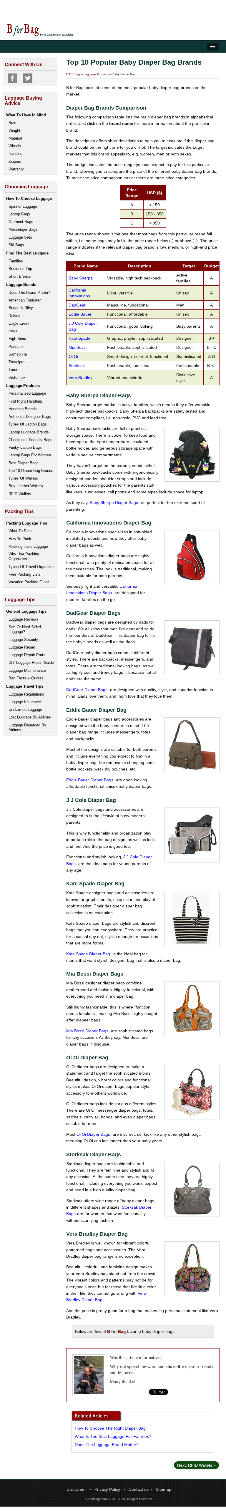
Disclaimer (76, 1489)
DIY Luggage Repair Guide (31, 662)
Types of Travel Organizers (32, 566)
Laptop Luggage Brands (29, 432)
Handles (15, 153)
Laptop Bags (19, 214)
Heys (13, 331)
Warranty (16, 169)
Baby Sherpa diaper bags (114, 502)
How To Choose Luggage (29, 198)
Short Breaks (20, 276)
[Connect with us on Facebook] (12, 78)
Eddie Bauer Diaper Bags (90, 780)
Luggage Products (96, 74)
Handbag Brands (23, 409)
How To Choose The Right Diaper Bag (110, 1428)
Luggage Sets (20, 237)
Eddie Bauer (80, 314)
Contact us (139, 1489)
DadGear (77, 305)
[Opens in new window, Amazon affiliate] (192, 454)
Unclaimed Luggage (25, 709)
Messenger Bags (23, 229)
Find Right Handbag (25, 401)
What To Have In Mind (26, 115)
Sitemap (163, 1489)
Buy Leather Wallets (26, 486)
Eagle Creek (19, 323)
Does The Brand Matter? (29, 292)
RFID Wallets (20, 494)
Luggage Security (23, 639)
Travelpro (16, 362)
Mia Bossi (78, 347)
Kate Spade (79, 338)
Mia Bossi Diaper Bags (87, 1030)
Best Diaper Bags (24, 463)
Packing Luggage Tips (26, 523)
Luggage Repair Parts (27, 655)
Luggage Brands (21, 284)
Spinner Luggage (23, 206)
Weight (14, 130)
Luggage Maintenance (27, 670)
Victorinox (17, 377)
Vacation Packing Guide (29, 582)
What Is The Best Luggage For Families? (113, 1436)
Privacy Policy (107, 1489)
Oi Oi (73, 356)
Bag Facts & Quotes (26, 678)
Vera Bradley (81, 377)
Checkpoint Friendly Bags (30, 440)
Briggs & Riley (21, 308)
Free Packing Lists (25, 574)
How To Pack (20, 539)
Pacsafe (16, 346)
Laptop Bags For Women (30, 455)
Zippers (15, 161)
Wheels (15, 146)
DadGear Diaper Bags (87, 689)
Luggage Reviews (24, 619)
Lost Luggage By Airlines (30, 717)
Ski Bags (16, 245)
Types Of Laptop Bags (28, 424)
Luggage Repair (22, 647)
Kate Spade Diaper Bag (88, 954)
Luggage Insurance (25, 702)
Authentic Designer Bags (30, 416)
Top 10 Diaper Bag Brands (31, 470)
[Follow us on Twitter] (27, 78)
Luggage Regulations (26, 694)
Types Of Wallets (23, 478)
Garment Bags (21, 222)
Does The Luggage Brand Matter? (107, 1444)
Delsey (14, 316)
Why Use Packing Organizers (24, 556)
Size (12, 122)
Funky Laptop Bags (25, 447)
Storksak (77, 365)
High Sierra (18, 338)
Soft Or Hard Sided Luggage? (25, 629)
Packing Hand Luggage (28, 546)
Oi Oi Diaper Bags (94, 1134)
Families (16, 261)
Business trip (20, 269)
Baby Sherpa (81, 278)
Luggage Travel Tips (24, 686)
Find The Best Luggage (27, 253)
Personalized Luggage (27, 393)
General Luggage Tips (26, 611)
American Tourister (25, 300)
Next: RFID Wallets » (196, 1465)
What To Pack (21, 531)
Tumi (13, 369)
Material (15, 138)
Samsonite (18, 354)
